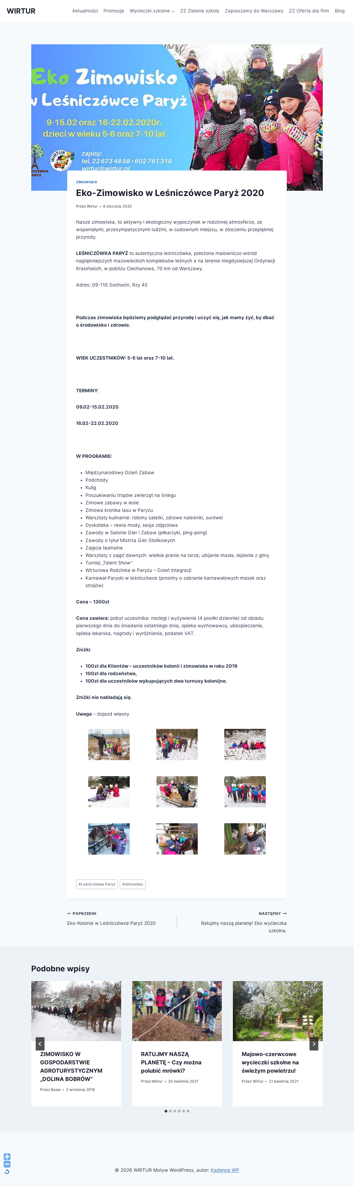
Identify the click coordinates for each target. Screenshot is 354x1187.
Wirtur (92, 206)
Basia (56, 1089)
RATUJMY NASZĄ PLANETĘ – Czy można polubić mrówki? (171, 1062)
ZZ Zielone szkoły (199, 11)
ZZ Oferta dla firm (309, 11)
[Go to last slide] (40, 1044)
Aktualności (85, 11)
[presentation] (76, 1011)
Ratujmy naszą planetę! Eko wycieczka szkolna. (244, 922)
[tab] (166, 1111)
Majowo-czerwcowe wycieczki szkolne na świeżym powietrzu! (270, 1062)
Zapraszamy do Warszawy (254, 11)
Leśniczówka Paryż (97, 884)
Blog (340, 11)
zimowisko (132, 884)
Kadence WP (225, 1170)
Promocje (113, 11)
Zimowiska (86, 182)
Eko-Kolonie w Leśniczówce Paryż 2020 (111, 918)
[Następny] (313, 1044)
